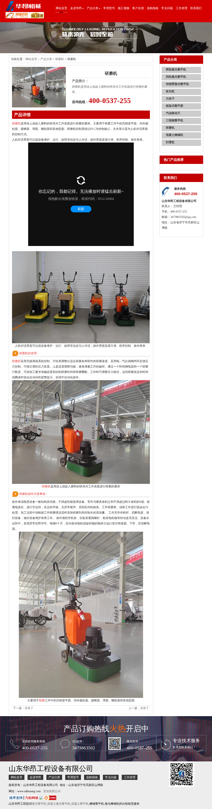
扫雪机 (170, 142)
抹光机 (170, 91)
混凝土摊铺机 (174, 134)
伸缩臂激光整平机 (177, 84)
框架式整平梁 (174, 105)
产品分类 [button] (92, 8)
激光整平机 (39, 803)
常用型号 (109, 8)
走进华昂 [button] (76, 8)
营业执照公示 (52, 791)
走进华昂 (35, 777)
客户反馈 (138, 8)
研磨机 (59, 59)
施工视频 (123, 8)
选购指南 (152, 8)
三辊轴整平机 (174, 120)
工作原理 (181, 8)
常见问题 (167, 8)
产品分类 (46, 59)
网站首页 (61, 8)
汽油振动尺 (173, 113)
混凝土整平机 (80, 803)
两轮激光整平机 (176, 69)
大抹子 (170, 98)
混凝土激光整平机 (58, 803)
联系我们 (196, 8)
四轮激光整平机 (176, 76)
